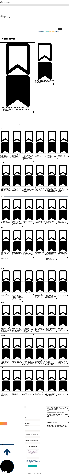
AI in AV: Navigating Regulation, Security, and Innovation (16, 155)
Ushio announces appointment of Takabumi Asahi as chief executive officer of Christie (28, 189)
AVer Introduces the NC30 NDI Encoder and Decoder (17, 253)
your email (1, 15)
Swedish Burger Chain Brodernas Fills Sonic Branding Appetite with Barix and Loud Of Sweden (44, 81)
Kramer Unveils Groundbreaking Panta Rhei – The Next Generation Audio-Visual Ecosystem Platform (51, 189)
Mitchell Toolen (36, 156)
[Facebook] (59, 18)
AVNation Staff (38, 84)
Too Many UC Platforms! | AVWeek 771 (5, 222)
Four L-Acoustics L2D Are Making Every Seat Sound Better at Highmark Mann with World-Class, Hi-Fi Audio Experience (58, 408)
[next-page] (58, 157)
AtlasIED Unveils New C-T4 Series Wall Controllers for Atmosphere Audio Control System (51, 362)
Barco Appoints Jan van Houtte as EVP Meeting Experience (17, 188)
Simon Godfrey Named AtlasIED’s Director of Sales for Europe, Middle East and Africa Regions (63, 189)
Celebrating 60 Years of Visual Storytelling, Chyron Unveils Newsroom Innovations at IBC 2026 (6, 255)
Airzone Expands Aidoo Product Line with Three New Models (63, 361)
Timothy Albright (13, 157)
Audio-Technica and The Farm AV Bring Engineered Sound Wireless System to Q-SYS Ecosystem (51, 295)
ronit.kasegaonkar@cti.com (61, 222)
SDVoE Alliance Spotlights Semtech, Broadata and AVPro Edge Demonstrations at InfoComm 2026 (17, 329)
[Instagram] (60, 18)
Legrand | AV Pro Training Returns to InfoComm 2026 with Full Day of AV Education (39, 329)
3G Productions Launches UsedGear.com (4, 393)
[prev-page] (57, 296)
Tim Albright (59, 330)
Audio (47, 422)
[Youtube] (61, 19)
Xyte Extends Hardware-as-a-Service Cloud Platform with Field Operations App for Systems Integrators (16, 109)
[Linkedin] (61, 18)
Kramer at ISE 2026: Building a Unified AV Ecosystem (62, 328)
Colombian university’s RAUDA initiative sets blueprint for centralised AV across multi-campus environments (6, 329)
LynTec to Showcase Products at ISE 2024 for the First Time (39, 188)
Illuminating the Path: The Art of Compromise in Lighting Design (51, 393)
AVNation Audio (26, 292)
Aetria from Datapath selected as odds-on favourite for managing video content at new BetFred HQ (28, 362)
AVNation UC (60, 221)
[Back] (0, 0)
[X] (60, 19)
